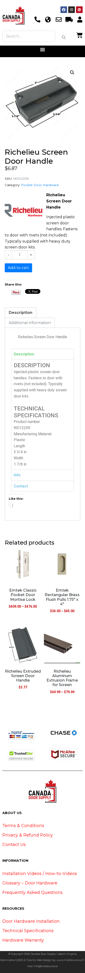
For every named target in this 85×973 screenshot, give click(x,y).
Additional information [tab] (30, 322)
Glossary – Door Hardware (29, 883)
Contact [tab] (21, 486)
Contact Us (14, 844)
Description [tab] (20, 312)
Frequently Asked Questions (32, 892)
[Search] (63, 37)
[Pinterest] (79, 9)
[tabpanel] (42, 414)
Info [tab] (17, 475)
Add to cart (18, 267)
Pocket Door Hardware (40, 185)
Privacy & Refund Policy (27, 835)
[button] (43, 49)
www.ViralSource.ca (69, 960)
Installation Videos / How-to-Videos (39, 873)
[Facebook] (63, 9)
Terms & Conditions (23, 825)
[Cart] (79, 34)
